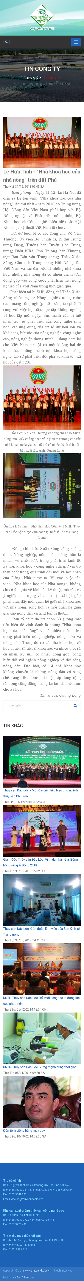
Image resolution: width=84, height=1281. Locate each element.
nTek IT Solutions (24, 1277)
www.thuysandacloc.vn (38, 1270)
